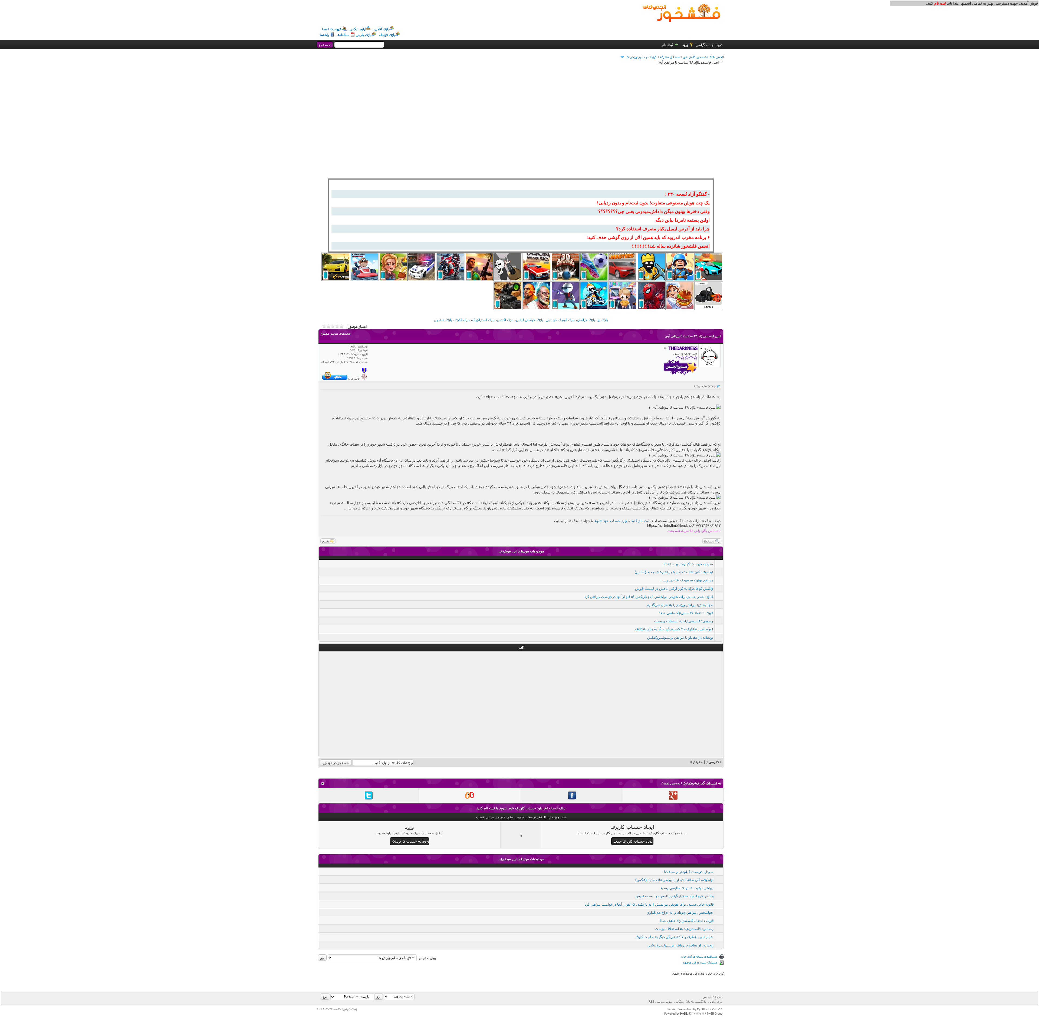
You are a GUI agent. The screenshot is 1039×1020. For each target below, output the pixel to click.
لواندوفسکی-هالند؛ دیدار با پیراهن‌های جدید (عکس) (674, 572)
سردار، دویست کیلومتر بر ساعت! (688, 564)
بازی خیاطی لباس (529, 319)
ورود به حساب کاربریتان (410, 841)
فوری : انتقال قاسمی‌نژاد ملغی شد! (686, 613)
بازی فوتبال (387, 34)
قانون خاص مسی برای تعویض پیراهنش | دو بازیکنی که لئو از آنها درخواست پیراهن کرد (648, 596)
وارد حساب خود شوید (610, 520)
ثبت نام (667, 44)
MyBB (683, 1013)
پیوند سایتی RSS (660, 1001)
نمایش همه (671, 783)
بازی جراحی (586, 319)
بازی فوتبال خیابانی (560, 319)
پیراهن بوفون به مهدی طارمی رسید (686, 580)
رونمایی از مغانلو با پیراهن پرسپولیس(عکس (680, 637)
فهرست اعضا (331, 29)
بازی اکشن (505, 319)
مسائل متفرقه (669, 57)
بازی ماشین (443, 319)
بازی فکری (462, 319)
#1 (719, 386)
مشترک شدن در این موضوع (700, 962)
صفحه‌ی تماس (712, 997)
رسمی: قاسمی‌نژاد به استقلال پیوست (683, 621)
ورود (685, 44)
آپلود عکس (358, 29)
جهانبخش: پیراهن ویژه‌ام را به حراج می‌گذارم (680, 604)
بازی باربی (363, 34)
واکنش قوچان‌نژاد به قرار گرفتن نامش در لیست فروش (674, 588)
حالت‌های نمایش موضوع (335, 333)
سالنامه (343, 34)
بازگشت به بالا (696, 1001)
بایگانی (679, 1001)
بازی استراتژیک (483, 319)
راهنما (324, 34)
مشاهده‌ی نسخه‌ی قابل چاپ (699, 956)
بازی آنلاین (381, 29)
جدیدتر (698, 762)
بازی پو (603, 319)
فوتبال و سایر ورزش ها (641, 57)
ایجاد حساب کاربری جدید (633, 841)
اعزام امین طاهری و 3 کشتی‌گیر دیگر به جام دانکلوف (674, 629)
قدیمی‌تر (712, 762)
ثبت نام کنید (640, 520)
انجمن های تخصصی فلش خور (703, 57)
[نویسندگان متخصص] (364, 378)
